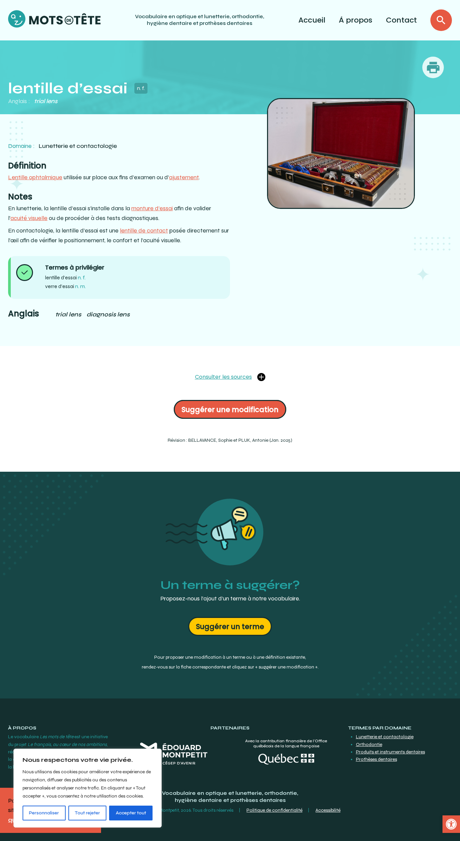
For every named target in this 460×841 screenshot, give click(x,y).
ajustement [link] (184, 177)
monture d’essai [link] (152, 208)
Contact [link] (401, 20)
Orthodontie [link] (369, 744)
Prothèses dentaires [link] (376, 759)
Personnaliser (44, 813)
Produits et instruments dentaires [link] (390, 752)
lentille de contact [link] (144, 230)
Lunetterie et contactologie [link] (385, 737)
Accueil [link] (311, 20)
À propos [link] (355, 20)
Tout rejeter (87, 813)
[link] (451, 824)
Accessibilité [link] (328, 810)
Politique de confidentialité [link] (274, 810)
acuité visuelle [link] (28, 218)
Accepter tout (131, 813)
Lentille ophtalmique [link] (35, 177)
